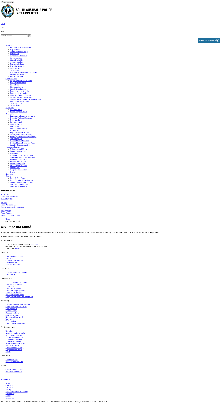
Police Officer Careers (18, 178)
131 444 (4, 203)
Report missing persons (18, 128)
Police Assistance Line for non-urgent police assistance (12, 206)
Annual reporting (16, 62)
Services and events (13, 147)
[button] (209, 40)
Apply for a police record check (21, 155)
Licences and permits (17, 164)
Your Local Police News (14, 362)
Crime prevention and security (21, 135)
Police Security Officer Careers (21, 180)
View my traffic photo (18, 83)
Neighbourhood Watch (18, 149)
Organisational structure (18, 56)
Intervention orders (17, 122)
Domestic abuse (16, 120)
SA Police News (16, 110)
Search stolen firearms (18, 89)
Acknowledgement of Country (17, 392)
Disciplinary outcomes (18, 66)
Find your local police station (20, 47)
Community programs (18, 151)
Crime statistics (15, 68)
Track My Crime (16, 103)
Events (12, 172)
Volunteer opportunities (18, 186)
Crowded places (16, 139)
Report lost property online (20, 91)
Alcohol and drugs (17, 130)
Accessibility (10, 394)
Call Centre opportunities (19, 184)
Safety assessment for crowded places (19, 297)
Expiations (14, 153)
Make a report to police (18, 166)
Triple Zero (5, 194)
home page (35, 244)
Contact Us (10, 398)
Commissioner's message (19, 52)
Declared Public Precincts (19, 141)
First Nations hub (16, 77)
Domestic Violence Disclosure (21, 118)
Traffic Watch (15, 106)
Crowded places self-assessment (21, 97)
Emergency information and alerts (22, 116)
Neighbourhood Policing (14, 348)
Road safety (14, 126)
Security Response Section (19, 145)
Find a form (14, 85)
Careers (8, 176)
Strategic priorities (16, 60)
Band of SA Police (12, 346)
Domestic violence (12, 313)
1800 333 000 (6, 211)
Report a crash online (13, 288)
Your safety (10, 114)
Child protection (16, 124)
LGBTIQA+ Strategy (18, 74)
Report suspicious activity (19, 132)
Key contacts (15, 50)
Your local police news (18, 112)
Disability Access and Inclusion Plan (23, 72)
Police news (10, 108)
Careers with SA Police (14, 369)
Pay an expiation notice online (21, 81)
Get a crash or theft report (15, 335)
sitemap (17, 248)
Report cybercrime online (19, 101)
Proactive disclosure (17, 64)
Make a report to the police (15, 343)
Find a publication (16, 87)
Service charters (16, 58)
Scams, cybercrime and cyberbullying (23, 137)
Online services (11, 79)
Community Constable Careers (21, 182)
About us (9, 45)
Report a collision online (19, 93)
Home (8, 219)
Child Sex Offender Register (20, 95)
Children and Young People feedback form (25, 99)
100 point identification (18, 170)
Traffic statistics (15, 70)
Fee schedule (15, 168)
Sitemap (8, 396)
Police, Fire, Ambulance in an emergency (9, 198)
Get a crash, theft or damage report (22, 157)
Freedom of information (18, 159)
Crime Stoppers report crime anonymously (10, 214)
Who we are (14, 54)
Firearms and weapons (18, 162)
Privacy (8, 390)
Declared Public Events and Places (22, 143)
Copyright (9, 385)
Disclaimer (9, 387)
